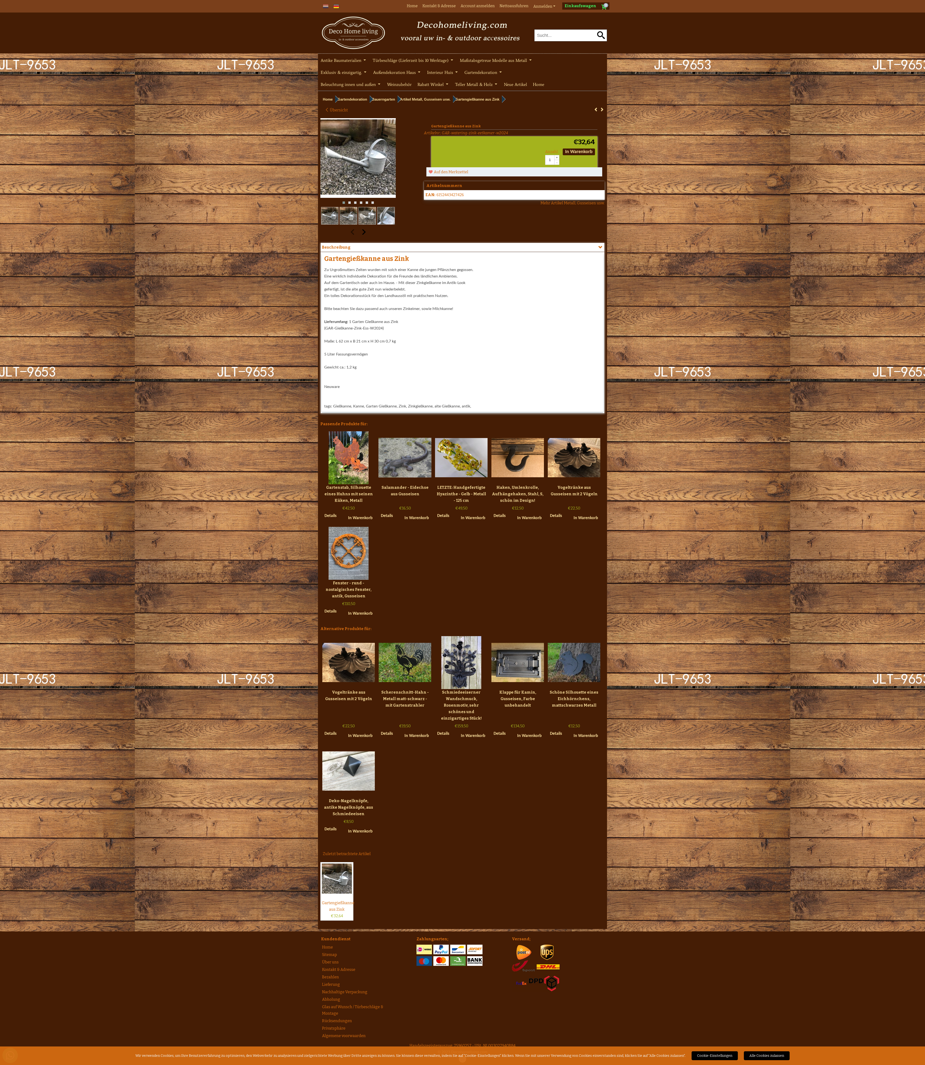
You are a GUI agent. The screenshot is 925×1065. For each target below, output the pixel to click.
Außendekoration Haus (395, 72)
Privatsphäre (333, 1028)
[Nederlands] (326, 6)
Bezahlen (330, 977)
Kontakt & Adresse (439, 6)
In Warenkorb (579, 151)
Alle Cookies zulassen (766, 1056)
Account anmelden (478, 6)
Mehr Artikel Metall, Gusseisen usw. (573, 203)
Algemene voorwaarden (344, 1035)
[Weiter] (602, 110)
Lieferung (331, 984)
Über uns (330, 962)
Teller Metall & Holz (474, 84)
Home (412, 6)
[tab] (462, 247)
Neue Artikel (515, 84)
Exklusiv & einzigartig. (342, 72)
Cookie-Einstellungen (714, 1056)
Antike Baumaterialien (342, 60)
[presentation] (328, 162)
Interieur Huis (440, 72)
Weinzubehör (399, 84)
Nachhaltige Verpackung (344, 992)
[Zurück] (595, 110)
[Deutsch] (336, 6)
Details (330, 516)
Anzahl (551, 151)
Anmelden (542, 6)
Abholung (331, 999)
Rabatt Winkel (431, 84)
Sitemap (329, 954)
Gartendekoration (481, 72)
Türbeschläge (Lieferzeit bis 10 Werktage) (411, 60)
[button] (344, 202)
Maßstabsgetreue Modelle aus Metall (494, 60)
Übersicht (338, 110)
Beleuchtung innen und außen (349, 84)
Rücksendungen (337, 1021)
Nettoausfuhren (514, 6)
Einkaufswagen (580, 6)
